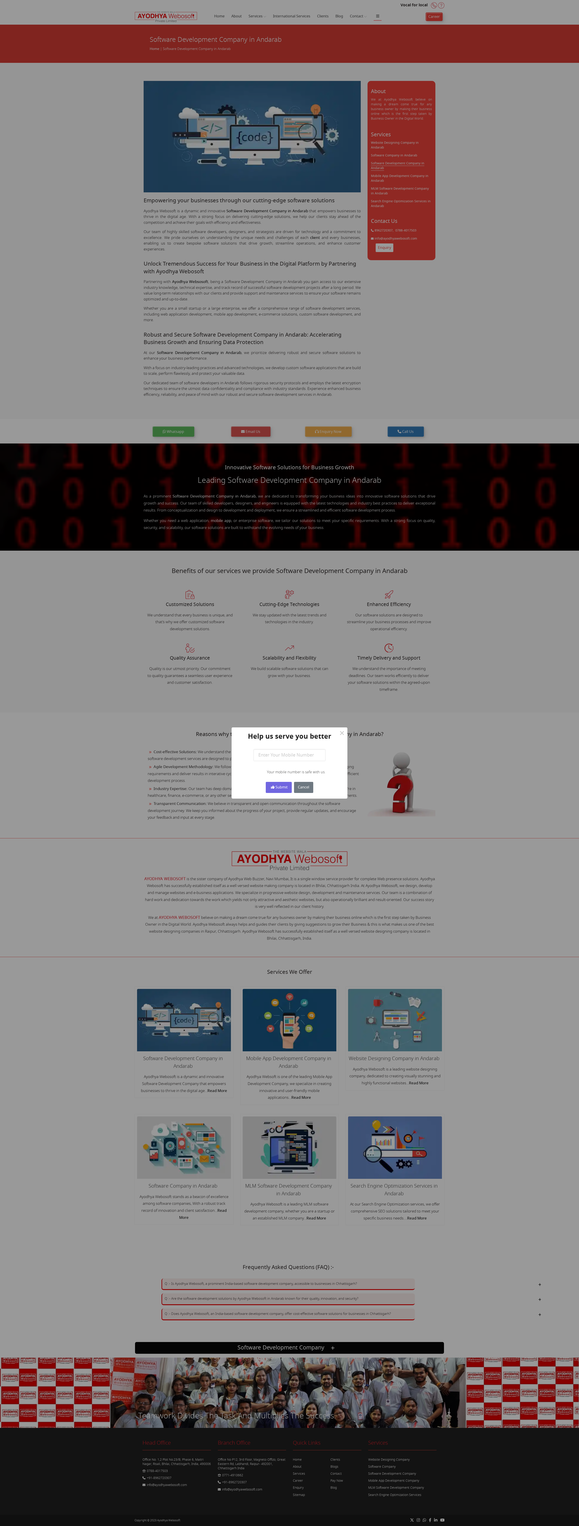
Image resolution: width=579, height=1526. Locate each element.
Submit (281, 787)
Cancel (303, 787)
